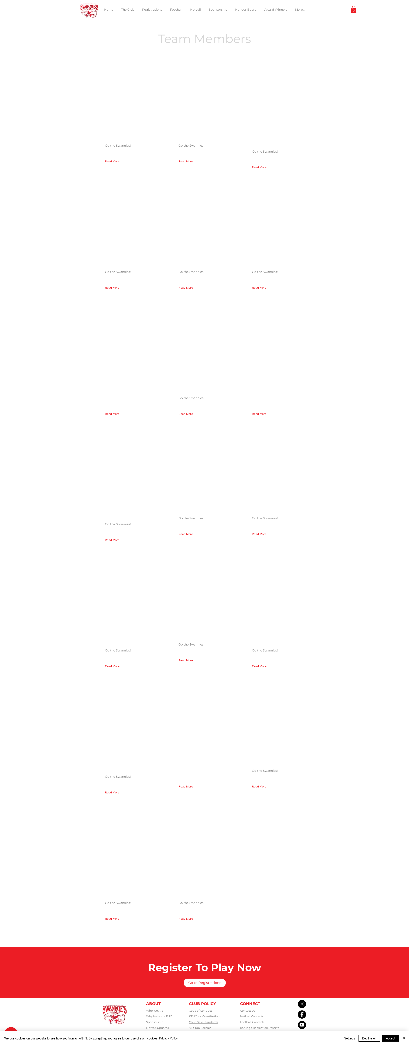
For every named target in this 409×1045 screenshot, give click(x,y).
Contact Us (247, 1010)
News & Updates (157, 1027)
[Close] (403, 1038)
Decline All (369, 1038)
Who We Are (154, 1010)
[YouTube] (302, 1025)
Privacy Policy (168, 1038)
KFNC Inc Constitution (204, 1016)
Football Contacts (252, 1022)
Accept (390, 1038)
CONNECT (250, 1003)
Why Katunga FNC (159, 1016)
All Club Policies (200, 1027)
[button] (354, 9)
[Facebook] (302, 1014)
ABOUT (153, 1003)
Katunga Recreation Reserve (259, 1027)
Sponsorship (154, 1022)
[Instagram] (302, 1004)
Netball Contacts (251, 1016)
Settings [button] (349, 1038)
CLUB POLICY (202, 1003)
